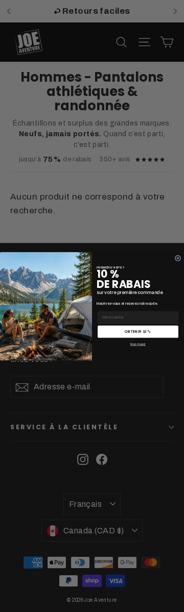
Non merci (138, 344)
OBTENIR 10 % (138, 331)
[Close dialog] (177, 258)
